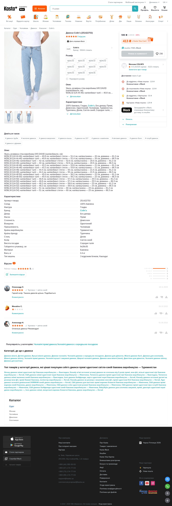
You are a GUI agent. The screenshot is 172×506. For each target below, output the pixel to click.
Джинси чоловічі (59, 356)
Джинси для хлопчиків (153, 356)
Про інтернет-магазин (68, 446)
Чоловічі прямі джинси (45, 344)
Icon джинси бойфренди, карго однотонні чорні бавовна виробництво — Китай (99, 377)
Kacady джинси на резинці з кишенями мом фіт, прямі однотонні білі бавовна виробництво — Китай (115, 380)
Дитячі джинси (24, 356)
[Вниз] (167, 500)
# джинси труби (11, 138)
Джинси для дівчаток (114, 356)
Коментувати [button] (18, 297)
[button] (167, 479)
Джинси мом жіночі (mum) (111, 358)
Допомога (153, 2)
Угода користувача (107, 485)
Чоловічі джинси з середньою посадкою (77, 344)
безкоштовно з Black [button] (136, 84)
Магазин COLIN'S (136, 64)
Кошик (164, 10)
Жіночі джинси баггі (133, 356)
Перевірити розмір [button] (77, 79)
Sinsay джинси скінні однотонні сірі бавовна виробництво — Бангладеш (36, 372)
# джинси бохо (136, 138)
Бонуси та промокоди (108, 464)
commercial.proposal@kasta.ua (71, 482)
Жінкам (12, 411)
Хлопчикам (14, 420)
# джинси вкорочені (47, 138)
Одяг (11, 406)
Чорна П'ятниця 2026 (152, 443)
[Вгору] (167, 493)
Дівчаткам (13, 417)
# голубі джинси (151, 138)
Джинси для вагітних (13, 361)
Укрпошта (147, 468)
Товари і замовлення (108, 446)
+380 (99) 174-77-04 (67, 475)
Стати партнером (115, 2)
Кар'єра (62, 450)
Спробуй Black (15, 459)
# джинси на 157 (81, 138)
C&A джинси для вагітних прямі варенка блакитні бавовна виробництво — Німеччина (110, 382)
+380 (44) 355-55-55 (67, 464)
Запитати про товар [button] (138, 70)
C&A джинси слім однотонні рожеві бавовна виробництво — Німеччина (89, 385)
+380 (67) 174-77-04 (67, 468)
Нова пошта (148, 471)
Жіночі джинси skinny (13, 358)
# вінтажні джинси (119, 138)
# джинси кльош (65, 138)
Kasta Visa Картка (107, 457)
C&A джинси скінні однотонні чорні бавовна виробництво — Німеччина (57, 375)
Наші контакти (64, 443)
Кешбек (103, 453)
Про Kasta (104, 443)
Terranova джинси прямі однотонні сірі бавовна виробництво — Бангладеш (123, 375)
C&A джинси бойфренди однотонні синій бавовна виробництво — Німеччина (63, 387)
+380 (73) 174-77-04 (67, 471)
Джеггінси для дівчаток (134, 358)
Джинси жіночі (10, 356)
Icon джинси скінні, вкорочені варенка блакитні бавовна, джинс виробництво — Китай (64, 390)
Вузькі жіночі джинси (41, 356)
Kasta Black (104, 450)
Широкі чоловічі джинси (88, 358)
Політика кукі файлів (108, 492)
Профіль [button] (145, 10)
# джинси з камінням (100, 138)
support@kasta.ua (66, 478)
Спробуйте (23, 7)
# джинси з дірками (13, 143)
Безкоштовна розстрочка (110, 460)
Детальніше (75, 96)
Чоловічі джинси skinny (156, 358)
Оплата (103, 471)
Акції (102, 467)
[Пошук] (135, 9)
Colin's (91, 106)
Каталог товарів (15, 465)
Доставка (103, 474)
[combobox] (91, 9)
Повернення (105, 478)
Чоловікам (13, 414)
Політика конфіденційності (111, 489)
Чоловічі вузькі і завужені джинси (61, 358)
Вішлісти (155, 10)
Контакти (103, 482)
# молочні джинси (28, 138)
